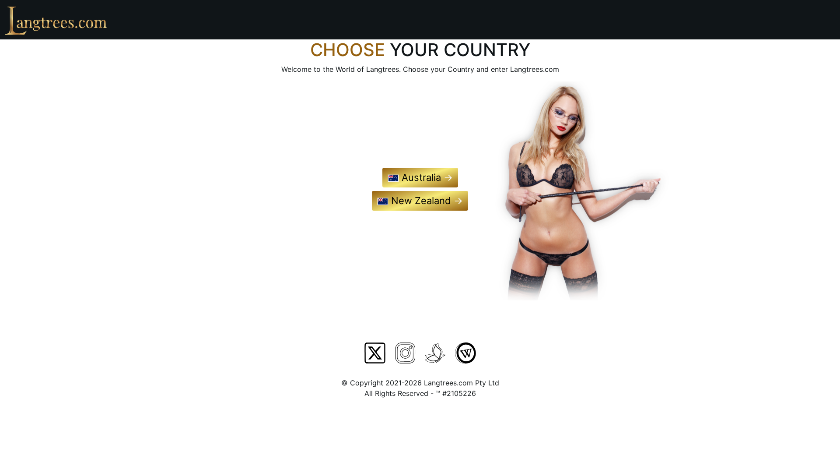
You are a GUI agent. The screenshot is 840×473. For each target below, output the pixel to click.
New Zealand (425, 200)
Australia (426, 177)
